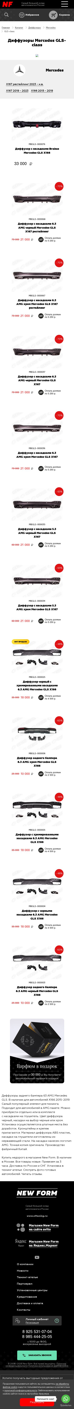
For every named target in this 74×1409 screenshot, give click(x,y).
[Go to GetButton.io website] (65, 1405)
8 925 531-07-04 (37, 1332)
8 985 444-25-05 (37, 1337)
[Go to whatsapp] (65, 1399)
